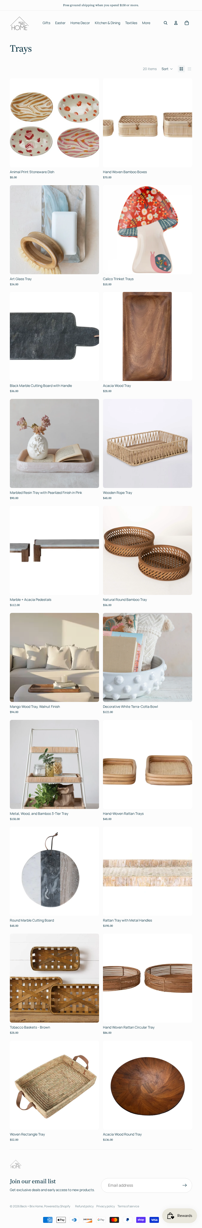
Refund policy (84, 1206)
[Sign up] (185, 1185)
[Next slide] (91, 122)
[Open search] (165, 22)
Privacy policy (105, 1206)
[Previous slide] (17, 122)
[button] (167, 68)
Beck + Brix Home (31, 1206)
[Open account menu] (175, 22)
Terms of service (128, 1206)
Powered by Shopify (57, 1206)
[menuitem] (146, 23)
